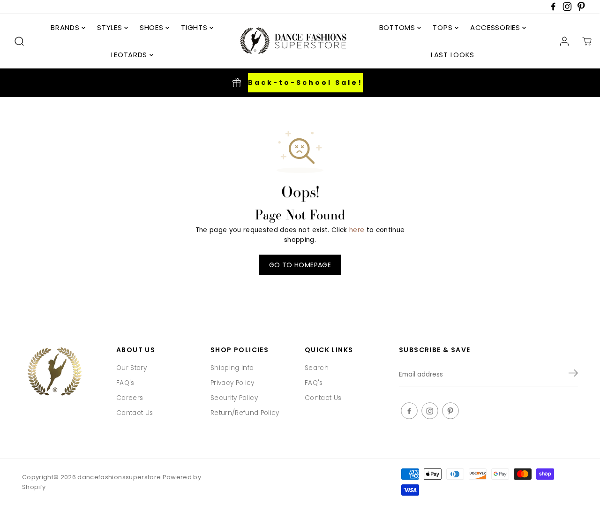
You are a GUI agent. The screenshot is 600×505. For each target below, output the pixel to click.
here (356, 230)
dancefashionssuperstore (119, 477)
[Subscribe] (573, 374)
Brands (66, 27)
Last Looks (452, 55)
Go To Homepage (300, 265)
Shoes (152, 27)
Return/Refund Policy (244, 412)
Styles (110, 27)
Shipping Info (232, 367)
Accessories (496, 27)
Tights (195, 27)
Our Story (131, 367)
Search (317, 367)
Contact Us (134, 412)
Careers (129, 397)
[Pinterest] (581, 9)
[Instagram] (567, 9)
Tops (444, 27)
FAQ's (125, 382)
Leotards (130, 55)
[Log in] (564, 41)
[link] (64, 373)
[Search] (19, 41)
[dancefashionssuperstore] (290, 41)
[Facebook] (553, 9)
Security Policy (234, 397)
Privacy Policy (232, 382)
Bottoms (398, 27)
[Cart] (587, 41)
